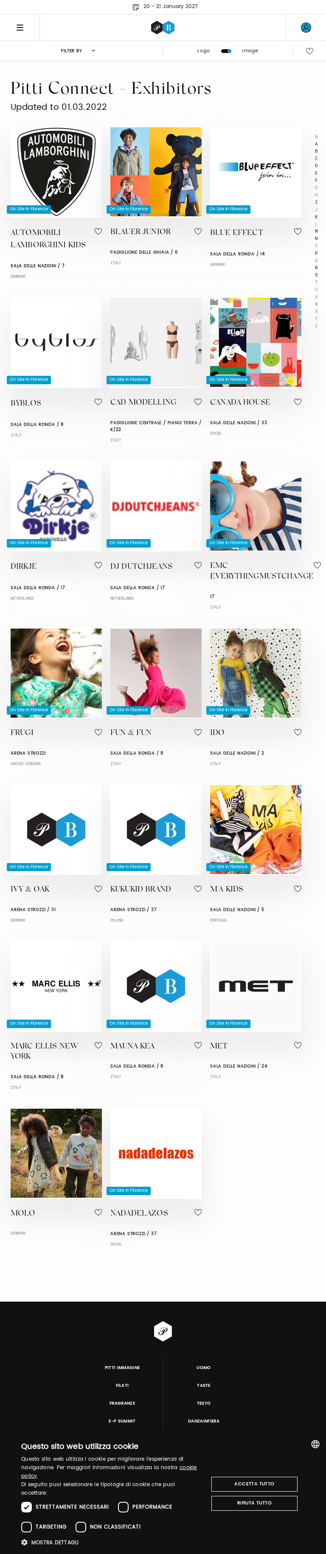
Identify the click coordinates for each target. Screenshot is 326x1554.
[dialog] (163, 1494)
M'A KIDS (226, 890)
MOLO (23, 1214)
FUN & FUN (131, 733)
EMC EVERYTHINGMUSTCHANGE (262, 571)
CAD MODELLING (143, 403)
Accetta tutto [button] (254, 1484)
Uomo (204, 1367)
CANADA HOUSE (240, 403)
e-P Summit (122, 1421)
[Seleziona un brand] (163, 27)
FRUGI (22, 733)
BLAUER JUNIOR (140, 232)
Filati (122, 1385)
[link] (306, 27)
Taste (204, 1385)
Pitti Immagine (122, 1367)
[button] (112, 1542)
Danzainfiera (203, 1421)
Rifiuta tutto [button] (254, 1503)
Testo (204, 1403)
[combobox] (315, 1444)
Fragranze (122, 1403)
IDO (217, 733)
